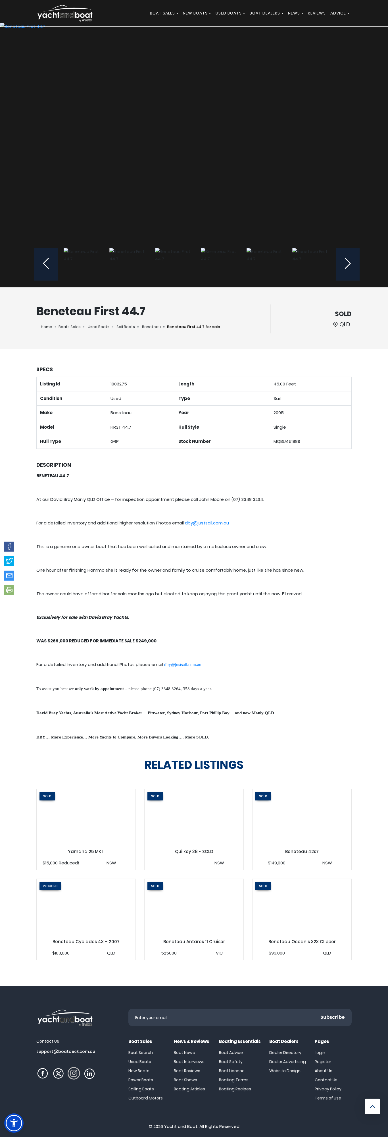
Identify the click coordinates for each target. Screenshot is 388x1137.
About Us (323, 1071)
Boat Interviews (189, 1062)
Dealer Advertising (287, 1062)
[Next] (348, 264)
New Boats (138, 1071)
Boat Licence (232, 1071)
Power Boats (140, 1080)
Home (46, 326)
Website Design (285, 1071)
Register (323, 1062)
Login (320, 1052)
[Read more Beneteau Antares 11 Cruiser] (194, 907)
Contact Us (326, 1080)
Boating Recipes (235, 1089)
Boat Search (140, 1052)
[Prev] (46, 264)
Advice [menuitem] (338, 13)
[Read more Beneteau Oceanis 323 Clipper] (302, 907)
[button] (9, 546)
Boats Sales (70, 326)
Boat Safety (231, 1062)
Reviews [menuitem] (317, 13)
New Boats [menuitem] (195, 13)
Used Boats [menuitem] (229, 13)
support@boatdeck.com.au (65, 1051)
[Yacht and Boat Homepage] (64, 13)
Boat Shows (185, 1080)
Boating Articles (189, 1089)
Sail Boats (125, 326)
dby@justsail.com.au (207, 523)
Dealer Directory (285, 1052)
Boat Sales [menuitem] (162, 13)
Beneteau (151, 326)
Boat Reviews (187, 1071)
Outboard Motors (145, 1098)
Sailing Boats (141, 1089)
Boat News (184, 1052)
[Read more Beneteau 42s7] (302, 817)
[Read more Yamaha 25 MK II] (86, 817)
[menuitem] (178, 13)
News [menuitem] (294, 13)
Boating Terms (234, 1080)
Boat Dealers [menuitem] (265, 13)
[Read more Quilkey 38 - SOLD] (194, 817)
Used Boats (98, 326)
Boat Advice (231, 1052)
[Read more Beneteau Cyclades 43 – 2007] (86, 907)
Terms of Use (328, 1098)
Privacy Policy (328, 1089)
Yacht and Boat (180, 1126)
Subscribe (332, 1017)
